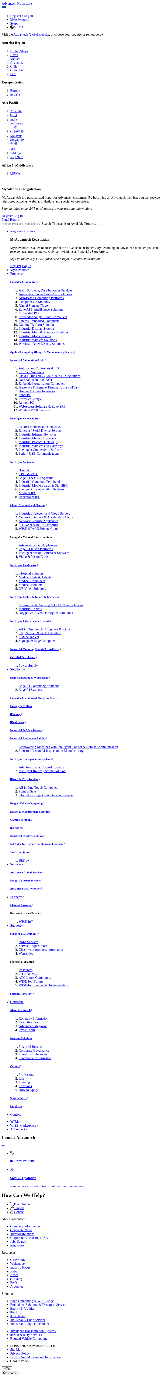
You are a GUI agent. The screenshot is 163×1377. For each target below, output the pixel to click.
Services (15, 864)
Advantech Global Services (26, 872)
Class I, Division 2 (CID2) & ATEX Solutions (49, 376)
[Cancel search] (102, 224)
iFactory (15, 714)
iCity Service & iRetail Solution (40, 633)
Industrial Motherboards (35, 336)
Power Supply (28, 665)
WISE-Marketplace (23, 1125)
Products (16, 273)
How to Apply (28, 1090)
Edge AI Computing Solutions (39, 686)
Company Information (33, 1018)
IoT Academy (28, 974)
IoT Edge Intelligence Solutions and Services (36, 843)
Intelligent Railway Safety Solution (42, 771)
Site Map (16, 1349)
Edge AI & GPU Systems (36, 478)
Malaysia (16, 136)
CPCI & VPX (28, 474)
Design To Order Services (25, 880)
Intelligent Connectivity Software (41, 449)
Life (21, 1078)
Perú (13, 74)
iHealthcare (17, 722)
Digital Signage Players (34, 305)
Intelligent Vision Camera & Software (44, 553)
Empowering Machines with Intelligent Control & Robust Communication (68, 747)
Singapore (17, 140)
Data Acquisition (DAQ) (35, 380)
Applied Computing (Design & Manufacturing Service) (42, 352)
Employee (16, 1106)
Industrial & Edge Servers (26, 730)
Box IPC (25, 470)
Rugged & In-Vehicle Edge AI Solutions (46, 613)
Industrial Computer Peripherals (40, 481)
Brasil (14, 55)
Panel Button (10, 219)
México (15, 59)
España (15, 94)
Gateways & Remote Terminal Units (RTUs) (49, 387)
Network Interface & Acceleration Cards (46, 517)
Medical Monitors (30, 585)
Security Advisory (21, 993)
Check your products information (41, 949)
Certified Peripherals (22, 657)
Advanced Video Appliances (38, 545)
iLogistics (16, 827)
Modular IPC (27, 493)
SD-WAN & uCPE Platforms (38, 525)
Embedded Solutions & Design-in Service (34, 698)
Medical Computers (32, 581)
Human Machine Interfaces (37, 391)
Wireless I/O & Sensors (34, 410)
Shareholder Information (35, 1058)
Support (15, 925)
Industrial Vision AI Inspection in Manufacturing (51, 750)
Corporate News (21, 1230)
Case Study (17, 1260)
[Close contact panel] (3, 1146)
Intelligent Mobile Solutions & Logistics (34, 596)
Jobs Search (18, 1241)
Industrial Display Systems (36, 328)
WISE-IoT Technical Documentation (43, 985)
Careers (15, 1066)
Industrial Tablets (30, 609)
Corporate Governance (34, 1050)
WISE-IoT (26, 921)
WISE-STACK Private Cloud (39, 528)
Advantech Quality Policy (25, 888)
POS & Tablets (29, 637)
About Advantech (20, 1010)
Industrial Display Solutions (27, 835)
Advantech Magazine (33, 1026)
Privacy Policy (20, 1353)
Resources (25, 970)
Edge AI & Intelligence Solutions (41, 309)
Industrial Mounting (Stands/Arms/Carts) (34, 649)
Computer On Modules (34, 302)
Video (14, 1271)
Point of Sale (27, 791)
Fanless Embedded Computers (39, 321)
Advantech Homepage (17, 3)
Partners (15, 897)
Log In (28, 16)
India (13, 119)
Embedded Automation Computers (42, 383)
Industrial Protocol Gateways (38, 442)
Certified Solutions (31, 372)
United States (19, 51)
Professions (26, 1074)
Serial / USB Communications (39, 453)
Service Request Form (33, 946)
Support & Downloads (23, 933)
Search (14, 23)
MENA (19, 27)
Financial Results (30, 1046)
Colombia (16, 70)
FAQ (13, 1282)
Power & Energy (30, 399)
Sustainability (18, 1098)
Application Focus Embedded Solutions (45, 294)
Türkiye (15, 153)
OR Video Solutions (32, 588)
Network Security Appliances (38, 521)
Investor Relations (21, 1038)
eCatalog (16, 1279)
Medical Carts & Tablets (35, 577)
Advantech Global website (31, 34)
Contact (15, 1114)
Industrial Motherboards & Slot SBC (43, 485)
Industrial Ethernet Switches (37, 434)
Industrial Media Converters (37, 438)
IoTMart (15, 1121)
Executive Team (29, 1022)
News (14, 1275)
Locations (25, 1086)
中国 (13, 115)
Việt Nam (16, 157)
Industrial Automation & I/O (27, 360)
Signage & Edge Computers (37, 641)
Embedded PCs (29, 313)
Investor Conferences (33, 1054)
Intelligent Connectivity (24, 418)
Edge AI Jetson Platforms (36, 549)
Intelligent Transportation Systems (41, 489)
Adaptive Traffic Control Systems (41, 767)
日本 (13, 127)
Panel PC (25, 395)
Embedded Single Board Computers (43, 317)
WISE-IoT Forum (31, 981)
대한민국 (17, 131)
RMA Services (28, 942)
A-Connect (17, 1129)
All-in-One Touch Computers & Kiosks (45, 629)
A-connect (17, 1286)
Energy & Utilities (21, 706)
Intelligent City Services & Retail (30, 621)
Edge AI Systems (30, 689)
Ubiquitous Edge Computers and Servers (46, 795)
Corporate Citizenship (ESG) (29, 1238)
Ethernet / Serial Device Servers (40, 430)
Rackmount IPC (29, 497)
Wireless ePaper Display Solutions (42, 344)
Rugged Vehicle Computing (26, 803)
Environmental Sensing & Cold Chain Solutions (51, 605)
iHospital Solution (31, 573)
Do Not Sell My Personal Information (35, 1357)
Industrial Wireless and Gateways (41, 446)
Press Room (27, 1030)
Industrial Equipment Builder (28, 738)
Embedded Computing (23, 281)
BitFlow (24, 860)
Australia (16, 111)
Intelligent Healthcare (23, 565)
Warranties (26, 953)
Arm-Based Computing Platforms (41, 298)
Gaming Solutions (21, 819)
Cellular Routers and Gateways (39, 427)
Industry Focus (20, 1267)
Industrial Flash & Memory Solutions (43, 332)
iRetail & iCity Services (24, 779)
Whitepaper (18, 1263)
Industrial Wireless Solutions (38, 340)
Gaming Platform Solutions (37, 324)
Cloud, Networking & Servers (27, 505)
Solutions (16, 669)
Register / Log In (21, 231)
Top (8, 1368)
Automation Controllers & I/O (39, 368)
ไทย (13, 149)
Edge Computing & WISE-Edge (29, 677)
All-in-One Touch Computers (38, 787)
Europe (15, 90)
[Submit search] (98, 224)
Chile (13, 66)
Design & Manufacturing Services (30, 811)
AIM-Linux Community (35, 977)
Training (24, 1082)
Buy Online (22, 1204)
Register (15, 16)
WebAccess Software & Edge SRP (42, 406)
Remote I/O (26, 402)
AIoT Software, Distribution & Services (45, 290)
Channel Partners (21, 905)
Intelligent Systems (21, 462)
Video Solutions (19, 852)
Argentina (17, 62)
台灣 (13, 144)
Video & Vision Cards (33, 556)
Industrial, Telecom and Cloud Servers (44, 513)
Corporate (17, 1002)
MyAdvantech (20, 19)
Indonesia (16, 123)
